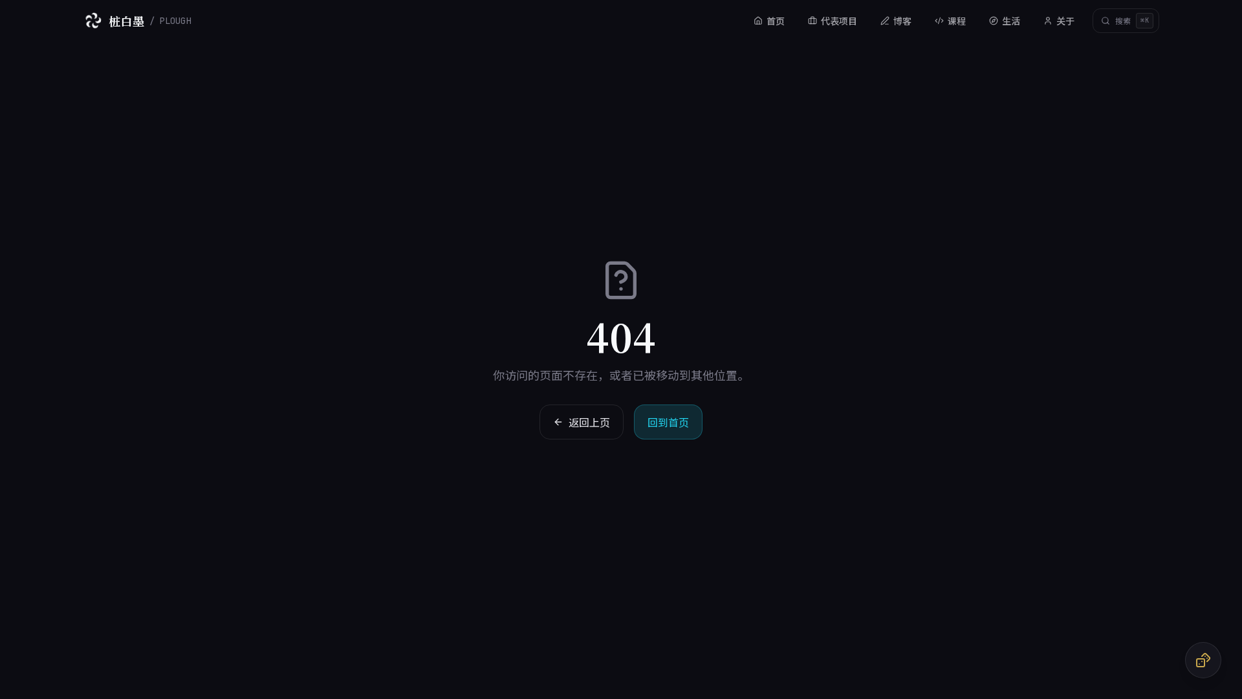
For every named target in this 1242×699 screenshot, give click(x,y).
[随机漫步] (1203, 660)
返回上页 (589, 422)
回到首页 (668, 422)
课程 (957, 20)
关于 (1065, 20)
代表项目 (839, 20)
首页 (776, 20)
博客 (902, 20)
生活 (1011, 20)
